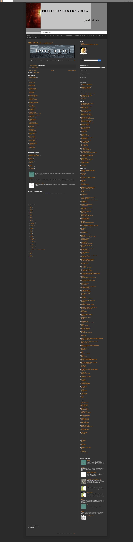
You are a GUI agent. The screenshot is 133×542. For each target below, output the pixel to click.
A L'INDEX (83, 171)
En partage (31, 159)
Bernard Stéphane (32, 88)
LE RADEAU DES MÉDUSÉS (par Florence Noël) (90, 273)
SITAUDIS (83, 370)
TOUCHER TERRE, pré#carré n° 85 (94, 479)
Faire (82, 499)
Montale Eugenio (32, 127)
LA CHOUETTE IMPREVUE (86, 245)
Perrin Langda (32, 133)
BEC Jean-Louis (84, 405)
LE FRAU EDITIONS (85, 148)
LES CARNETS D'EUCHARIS (87, 279)
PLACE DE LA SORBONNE (86, 332)
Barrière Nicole (32, 82)
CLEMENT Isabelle (85, 414)
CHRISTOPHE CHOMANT (86, 108)
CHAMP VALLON (84, 107)
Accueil (52, 70)
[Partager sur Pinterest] (44, 65)
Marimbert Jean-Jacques (34, 125)
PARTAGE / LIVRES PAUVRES (34, 37)
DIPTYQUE (83, 212)
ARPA (82, 185)
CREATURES (84, 208)
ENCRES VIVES (84, 130)
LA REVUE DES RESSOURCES (87, 260)
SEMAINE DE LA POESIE (86, 368)
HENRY (82, 132)
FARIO (82, 224)
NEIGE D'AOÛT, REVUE (85, 317)
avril (31, 233)
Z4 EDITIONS (83, 165)
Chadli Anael (31, 98)
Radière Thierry (32, 134)
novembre (33, 223)
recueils (30, 158)
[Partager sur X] (41, 65)
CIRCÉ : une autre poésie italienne (87, 197)
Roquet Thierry (32, 140)
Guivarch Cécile (32, 109)
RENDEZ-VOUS (90, 35)
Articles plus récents (32, 70)
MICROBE (83, 312)
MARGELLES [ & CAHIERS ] (86, 308)
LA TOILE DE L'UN (84, 263)
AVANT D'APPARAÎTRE (39, 183)
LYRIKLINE (83, 301)
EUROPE (83, 221)
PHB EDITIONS (84, 158)
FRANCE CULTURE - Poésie (86, 95)
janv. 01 (33, 247)
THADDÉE (83, 433)
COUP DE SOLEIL (84, 205)
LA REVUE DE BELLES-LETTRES (87, 259)
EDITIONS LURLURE (85, 124)
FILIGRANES (83, 228)
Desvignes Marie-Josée (33, 102)
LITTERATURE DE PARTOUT (86, 298)
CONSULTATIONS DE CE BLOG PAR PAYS (89, 44)
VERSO (82, 389)
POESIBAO (83, 335)
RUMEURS (83, 365)
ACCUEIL (29, 35)
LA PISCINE (83, 257)
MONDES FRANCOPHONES (86, 314)
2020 (31, 215)
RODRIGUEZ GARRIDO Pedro (87, 426)
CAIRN (82, 191)
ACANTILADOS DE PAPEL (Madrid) (88, 177)
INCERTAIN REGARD (85, 238)
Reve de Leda (32, 136)
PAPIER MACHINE (84, 325)
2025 (31, 207)
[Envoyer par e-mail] (39, 65)
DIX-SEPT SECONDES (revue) (87, 215)
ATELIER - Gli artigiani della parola (87, 187)
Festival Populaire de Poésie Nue (87, 226)
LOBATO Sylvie (84, 421)
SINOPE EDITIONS (85, 162)
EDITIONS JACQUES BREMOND (87, 123)
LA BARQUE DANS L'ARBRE (86, 243)
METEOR (83, 310)
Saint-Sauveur (89, 492)
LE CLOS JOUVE (84, 145)
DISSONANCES (84, 214)
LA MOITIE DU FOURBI (85, 250)
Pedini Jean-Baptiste (33, 132)
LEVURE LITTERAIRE (85, 293)
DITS (62, 35)
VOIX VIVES (83, 394)
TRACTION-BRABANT (85, 384)
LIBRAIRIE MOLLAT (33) (86, 87)
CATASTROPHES (84, 193)
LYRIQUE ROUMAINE (85, 303)
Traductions (31, 166)
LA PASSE (83, 253)
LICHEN (83, 294)
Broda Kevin (31, 92)
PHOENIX (83, 331)
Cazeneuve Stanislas (33, 95)
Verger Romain (32, 147)
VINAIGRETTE (84, 390)
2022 (31, 212)
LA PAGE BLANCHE (85, 252)
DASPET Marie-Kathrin (85, 415)
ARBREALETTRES (85, 184)
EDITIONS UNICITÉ (85, 128)
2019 (31, 217)
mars (32, 234)
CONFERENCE (84, 201)
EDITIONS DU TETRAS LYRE (87, 120)
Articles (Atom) (36, 72)
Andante (31, 178)
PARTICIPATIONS (69, 35)
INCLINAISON (84, 134)
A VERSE (83, 174)
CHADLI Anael (84, 411)
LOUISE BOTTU (84, 156)
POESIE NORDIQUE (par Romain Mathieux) (89, 341)
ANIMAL (83, 181)
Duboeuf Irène (32, 103)
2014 (31, 255)
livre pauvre (31, 168)
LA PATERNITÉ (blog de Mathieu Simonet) (89, 255)
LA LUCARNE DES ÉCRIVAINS (87, 248)
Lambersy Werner (32, 112)
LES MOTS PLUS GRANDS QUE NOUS (88, 286)
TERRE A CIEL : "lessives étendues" (40, 43)
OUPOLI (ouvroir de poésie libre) (87, 322)
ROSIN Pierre (84, 428)
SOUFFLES (83, 375)
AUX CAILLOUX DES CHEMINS (87, 103)
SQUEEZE (83, 377)
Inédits (30, 165)
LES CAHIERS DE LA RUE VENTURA (88, 277)
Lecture (30, 162)
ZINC (82, 397)
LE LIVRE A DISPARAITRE (86, 269)
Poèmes (31, 156)
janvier (32, 238)
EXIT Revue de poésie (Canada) (87, 222)
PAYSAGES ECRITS (85, 329)
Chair (88, 504)
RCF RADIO (83, 98)
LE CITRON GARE (84, 144)
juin (31, 230)
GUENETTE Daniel (85, 419)
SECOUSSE (83, 366)
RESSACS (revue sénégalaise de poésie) (89, 359)
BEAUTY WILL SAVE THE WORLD (87, 188)
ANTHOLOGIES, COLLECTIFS (52, 35)
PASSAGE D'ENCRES (85, 328)
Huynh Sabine (32, 110)
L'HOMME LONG (84, 239)
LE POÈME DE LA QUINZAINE (87, 272)
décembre (33, 222)
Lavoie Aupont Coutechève (34, 115)
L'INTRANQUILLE (84, 241)
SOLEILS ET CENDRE (85, 373)
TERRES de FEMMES (85, 383)
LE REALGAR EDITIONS (86, 149)
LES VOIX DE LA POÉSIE (86, 289)
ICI (74, 60)
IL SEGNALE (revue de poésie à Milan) (88, 236)
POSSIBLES (83, 349)
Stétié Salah (31, 144)
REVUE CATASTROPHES (86, 363)
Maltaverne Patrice (33, 122)
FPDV (82, 229)
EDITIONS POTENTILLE (86, 125)
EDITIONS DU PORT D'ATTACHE (87, 118)
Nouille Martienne (32, 130)
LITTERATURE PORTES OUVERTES (88, 300)
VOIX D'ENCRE (84, 393)
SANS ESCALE (84, 161)
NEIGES (83, 318)
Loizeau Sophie (32, 120)
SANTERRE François (85, 429)
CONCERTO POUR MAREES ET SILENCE (89, 200)
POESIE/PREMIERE (85, 344)
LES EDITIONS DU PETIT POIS (87, 155)
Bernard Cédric (32, 86)
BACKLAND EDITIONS (85, 104)
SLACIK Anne (84, 430)
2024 (31, 209)
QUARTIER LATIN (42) (85, 88)
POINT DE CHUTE (84, 348)
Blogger (74, 533)
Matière (36, 172)
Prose (30, 163)
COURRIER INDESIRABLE (86, 207)
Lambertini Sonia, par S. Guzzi (35, 113)
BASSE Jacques (84, 404)
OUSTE (82, 324)
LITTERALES (83, 297)
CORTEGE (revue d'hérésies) (86, 204)
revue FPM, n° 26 (90, 515)
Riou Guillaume (32, 137)
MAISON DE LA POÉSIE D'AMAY (87, 304)
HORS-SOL (83, 235)
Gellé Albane (31, 105)
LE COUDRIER (84, 147)
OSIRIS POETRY (84, 321)
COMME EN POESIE (85, 198)
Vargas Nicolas (32, 146)
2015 (31, 253)
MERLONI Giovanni (85, 422)
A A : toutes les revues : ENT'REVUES (88, 170)
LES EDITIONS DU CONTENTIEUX (88, 154)
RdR (82, 352)
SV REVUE (83, 379)
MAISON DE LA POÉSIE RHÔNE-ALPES (89, 307)
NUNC (82, 320)
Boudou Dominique (33, 89)
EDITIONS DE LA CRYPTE (86, 114)
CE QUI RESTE (84, 194)
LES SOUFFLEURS (85, 287)
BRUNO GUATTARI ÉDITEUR (87, 106)
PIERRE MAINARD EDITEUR (86, 159)
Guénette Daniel (32, 108)
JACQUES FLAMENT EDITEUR (87, 137)
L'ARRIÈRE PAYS (84, 138)
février (32, 236)
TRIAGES (83, 387)
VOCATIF (83, 392)
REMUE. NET (84, 356)
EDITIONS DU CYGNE (85, 117)
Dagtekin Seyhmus (33, 101)
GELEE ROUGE (84, 232)
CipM (82, 195)
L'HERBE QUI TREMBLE (86, 140)
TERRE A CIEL (84, 382)
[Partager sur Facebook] (43, 65)
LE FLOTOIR (83, 266)
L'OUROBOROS (84, 242)
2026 (31, 206)
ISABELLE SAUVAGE (85, 135)
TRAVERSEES (84, 386)
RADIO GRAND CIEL (85, 96)
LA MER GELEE (84, 249)
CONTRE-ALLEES (84, 202)
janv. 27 (33, 239)
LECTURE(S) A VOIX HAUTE (86, 274)
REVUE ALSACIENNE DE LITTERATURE (89, 362)
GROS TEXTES (84, 131)
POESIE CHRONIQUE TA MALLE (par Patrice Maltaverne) (92, 338)
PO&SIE (82, 334)
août (31, 226)
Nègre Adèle (31, 129)
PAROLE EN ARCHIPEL (85, 327)
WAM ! (82, 396)
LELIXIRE (83, 276)
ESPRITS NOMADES (85, 219)
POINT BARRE (84, 346)
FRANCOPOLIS (84, 231)
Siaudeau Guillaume (33, 143)
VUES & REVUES (35, 67)
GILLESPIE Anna (84, 416)
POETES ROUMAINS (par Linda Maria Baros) (90, 345)
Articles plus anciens (72, 70)
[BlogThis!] (40, 65)
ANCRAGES (83, 180)
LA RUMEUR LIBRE (85, 141)
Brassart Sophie (32, 91)
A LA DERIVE (83, 173)
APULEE (83, 183)
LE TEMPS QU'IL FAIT (85, 151)
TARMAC (83, 163)
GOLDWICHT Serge (85, 418)
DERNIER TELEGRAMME (86, 110)
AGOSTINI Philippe (85, 402)
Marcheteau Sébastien (33, 123)
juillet (32, 228)
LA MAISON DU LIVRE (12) (86, 86)
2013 (31, 256)
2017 (31, 220)
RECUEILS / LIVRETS (38, 35)
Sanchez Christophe (33, 141)
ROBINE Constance (85, 425)
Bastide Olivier (32, 85)
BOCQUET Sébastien (85, 406)
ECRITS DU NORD (85, 217)
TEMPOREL (83, 380)
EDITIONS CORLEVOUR (86, 113)
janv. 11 (33, 244)
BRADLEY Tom (84, 408)
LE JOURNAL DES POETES (86, 267)
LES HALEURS (84, 284)
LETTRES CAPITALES (85, 290)
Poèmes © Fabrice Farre (34, 155)
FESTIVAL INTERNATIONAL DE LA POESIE (89, 225)
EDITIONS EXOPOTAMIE (86, 121)
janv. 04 (33, 246)
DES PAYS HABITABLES (86, 211)
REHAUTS (83, 355)
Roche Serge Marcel (33, 139)
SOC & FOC (83, 372)
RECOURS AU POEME (85, 353)
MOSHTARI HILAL (84, 423)
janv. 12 (33, 242)
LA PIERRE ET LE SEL (85, 256)
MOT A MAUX (83, 315)
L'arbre (82, 511)
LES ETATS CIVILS (85, 283)
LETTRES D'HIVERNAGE (86, 291)
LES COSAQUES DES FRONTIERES (88, 280)
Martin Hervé (31, 126)
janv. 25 (33, 241)
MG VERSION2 (84, 311)
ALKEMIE (83, 178)
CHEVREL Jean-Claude (86, 412)
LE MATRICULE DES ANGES (86, 270)
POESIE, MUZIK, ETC (85, 342)
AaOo (82, 176)
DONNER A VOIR (84, 111)
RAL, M (82, 351)
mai (31, 231)
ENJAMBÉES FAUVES (85, 218)
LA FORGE (83, 246)
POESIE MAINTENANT (85, 339)
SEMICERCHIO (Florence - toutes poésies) (89, 369)
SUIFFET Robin (84, 432)
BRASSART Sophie (85, 409)
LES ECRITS (83, 281)
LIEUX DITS (83, 296)
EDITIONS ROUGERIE (85, 127)
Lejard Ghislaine (32, 119)
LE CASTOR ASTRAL (85, 142)
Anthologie (31, 161)
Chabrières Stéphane (33, 96)
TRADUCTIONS (99, 35)
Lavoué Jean (31, 116)
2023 (31, 210)
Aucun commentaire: (33, 65)
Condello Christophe (33, 99)
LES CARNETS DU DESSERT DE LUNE (89, 152)
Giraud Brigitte (32, 106)
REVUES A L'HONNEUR (80, 35)
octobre (32, 225)
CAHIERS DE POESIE (85, 190)
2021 (31, 214)
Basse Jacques (32, 84)
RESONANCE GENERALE (86, 358)
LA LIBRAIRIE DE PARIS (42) (86, 84)
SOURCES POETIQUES (86, 376)
